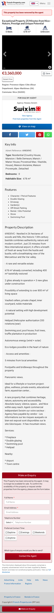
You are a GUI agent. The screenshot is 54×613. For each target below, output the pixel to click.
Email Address (10, 508)
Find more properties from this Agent (27, 119)
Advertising (9, 580)
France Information (12, 583)
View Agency (27, 116)
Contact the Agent (27, 556)
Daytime (11, 532)
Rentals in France (32, 597)
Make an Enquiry (28, 609)
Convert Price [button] (7, 79)
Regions (28, 583)
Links (20, 580)
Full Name (8, 498)
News (45, 580)
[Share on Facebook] (10, 134)
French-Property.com (22, 602)
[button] (4, 52)
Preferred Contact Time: (14, 528)
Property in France (12, 597)
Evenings (25, 532)
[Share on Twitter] (27, 134)
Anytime (11, 538)
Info (37, 580)
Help (29, 580)
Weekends (40, 532)
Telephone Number (12, 518)
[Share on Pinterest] (39, 134)
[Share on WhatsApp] (48, 134)
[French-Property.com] (12, 3)
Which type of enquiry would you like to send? (23, 550)
